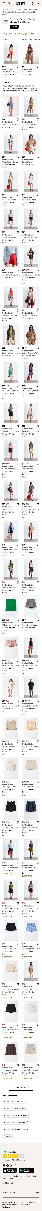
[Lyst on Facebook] (15, 1166)
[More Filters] (4, 34)
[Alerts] (32, 3)
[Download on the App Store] (10, 1170)
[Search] (9, 3)
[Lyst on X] (11, 1166)
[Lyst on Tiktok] (7, 1166)
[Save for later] (17, 67)
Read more (6, 1207)
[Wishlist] (37, 3)
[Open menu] (4, 3)
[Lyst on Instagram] (4, 1166)
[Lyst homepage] (20, 3)
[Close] (39, 1201)
